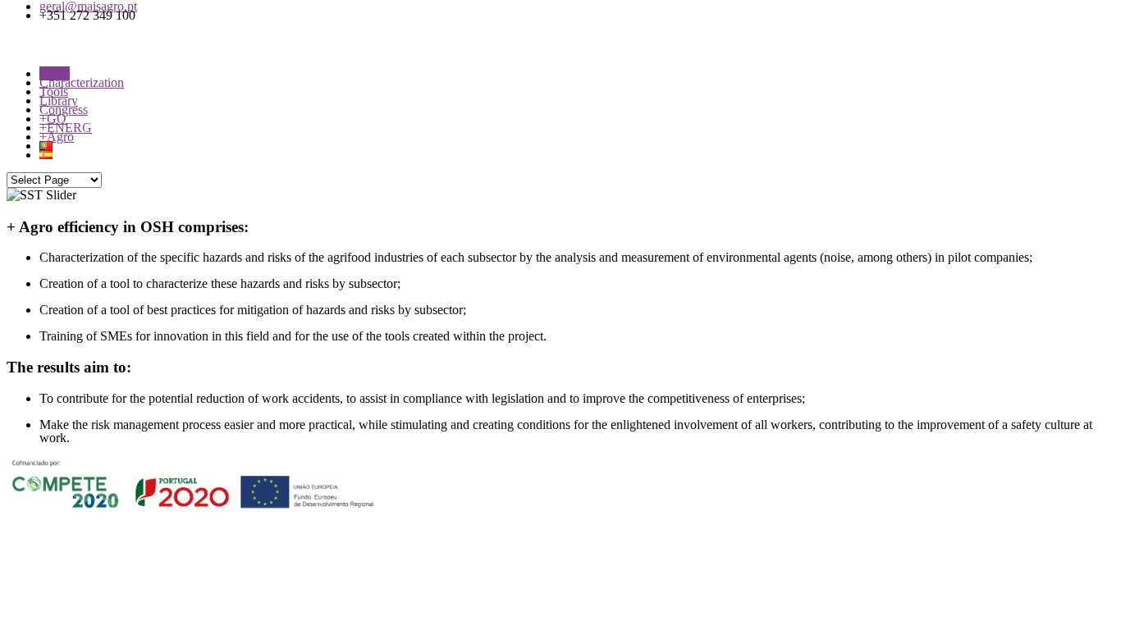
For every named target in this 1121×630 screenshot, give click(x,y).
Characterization (81, 82)
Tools (53, 91)
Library (58, 100)
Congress (63, 109)
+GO (52, 119)
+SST (54, 73)
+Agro (56, 137)
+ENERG (65, 128)
